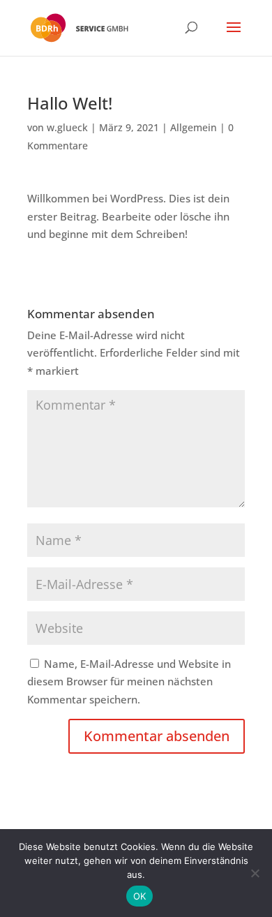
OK (139, 896)
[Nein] (255, 873)
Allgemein (193, 127)
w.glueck (67, 127)
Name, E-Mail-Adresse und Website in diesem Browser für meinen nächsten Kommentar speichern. (129, 681)
